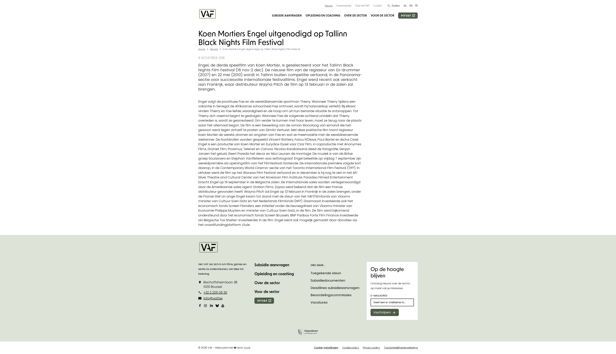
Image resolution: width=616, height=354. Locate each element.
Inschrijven (382, 312)
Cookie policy (350, 348)
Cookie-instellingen (326, 348)
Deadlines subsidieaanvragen (335, 288)
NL (405, 5)
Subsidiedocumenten (328, 280)
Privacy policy (371, 348)
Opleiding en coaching (323, 15)
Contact (377, 5)
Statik (247, 348)
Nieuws (329, 5)
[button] (393, 5)
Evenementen (344, 5)
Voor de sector (382, 15)
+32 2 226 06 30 (215, 292)
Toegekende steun (326, 273)
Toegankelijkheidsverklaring (401, 348)
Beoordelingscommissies (331, 295)
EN (410, 5)
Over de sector (355, 15)
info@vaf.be (212, 298)
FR (416, 5)
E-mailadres (379, 295)
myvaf (406, 15)
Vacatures (319, 302)
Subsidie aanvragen (287, 15)
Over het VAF (362, 5)
